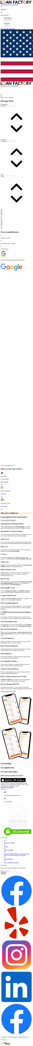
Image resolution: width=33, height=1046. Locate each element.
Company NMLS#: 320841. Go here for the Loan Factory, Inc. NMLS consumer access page (16, 854)
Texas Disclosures (8, 859)
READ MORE (4, 787)
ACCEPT (11, 787)
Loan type (3, 139)
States (2, 174)
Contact (6, 846)
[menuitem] (8, 19)
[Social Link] (16, 906)
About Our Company (9, 842)
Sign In (2, 28)
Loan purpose (4, 104)
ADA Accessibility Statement (11, 862)
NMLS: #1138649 (8, 850)
